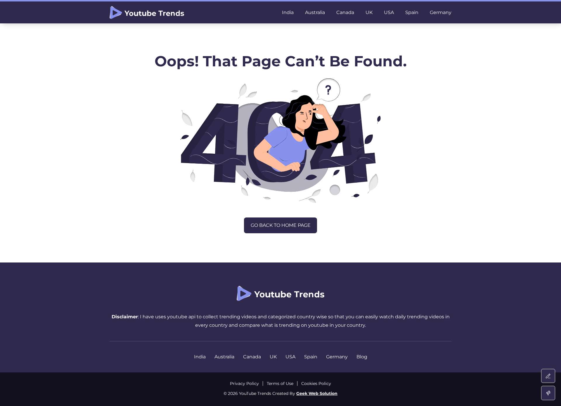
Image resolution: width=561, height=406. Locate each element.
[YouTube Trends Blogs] (147, 12)
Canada (345, 12)
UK (369, 12)
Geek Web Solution (316, 393)
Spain (411, 12)
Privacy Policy (244, 383)
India (288, 12)
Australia (315, 12)
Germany (440, 12)
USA (389, 12)
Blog (361, 357)
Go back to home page (281, 225)
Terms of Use (280, 383)
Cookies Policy (316, 383)
